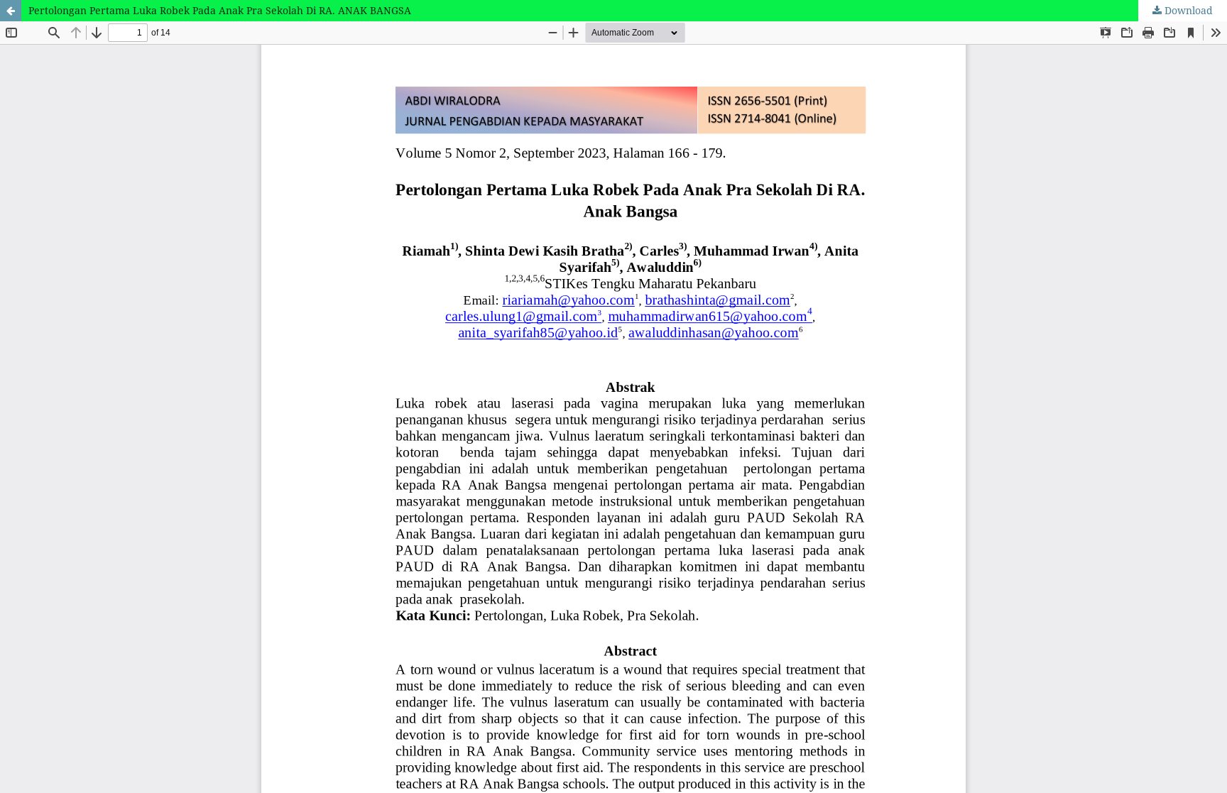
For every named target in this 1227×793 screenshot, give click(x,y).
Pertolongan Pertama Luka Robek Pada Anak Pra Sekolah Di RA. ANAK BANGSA (219, 10)
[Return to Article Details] (10, 10)
